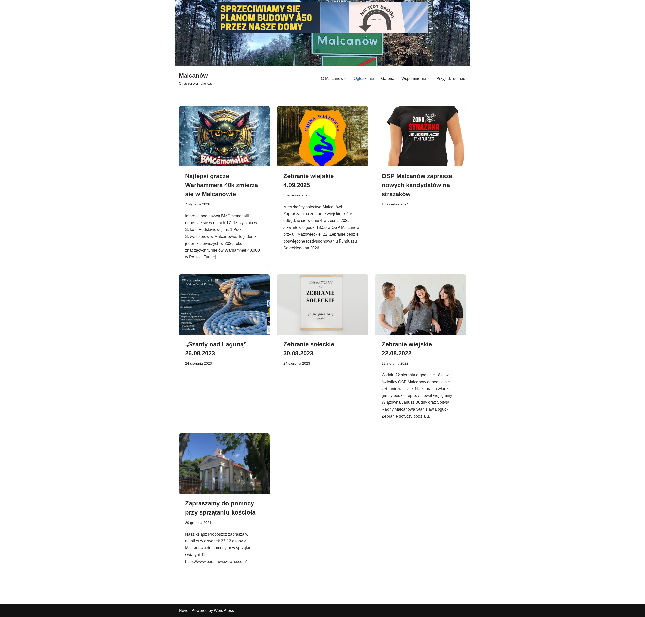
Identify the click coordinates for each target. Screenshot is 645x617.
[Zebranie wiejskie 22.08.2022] (420, 308)
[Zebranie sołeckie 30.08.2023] (322, 308)
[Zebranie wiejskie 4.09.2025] (322, 140)
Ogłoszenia (364, 78)
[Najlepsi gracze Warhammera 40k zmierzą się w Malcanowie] (224, 140)
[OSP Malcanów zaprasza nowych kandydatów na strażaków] (420, 140)
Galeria (387, 78)
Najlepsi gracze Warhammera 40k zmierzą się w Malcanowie (221, 185)
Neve (183, 610)
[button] (428, 79)
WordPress (224, 610)
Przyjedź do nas (450, 78)
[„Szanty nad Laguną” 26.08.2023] (224, 308)
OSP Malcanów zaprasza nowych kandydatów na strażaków (417, 185)
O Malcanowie (334, 78)
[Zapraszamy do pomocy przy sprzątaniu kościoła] (224, 467)
